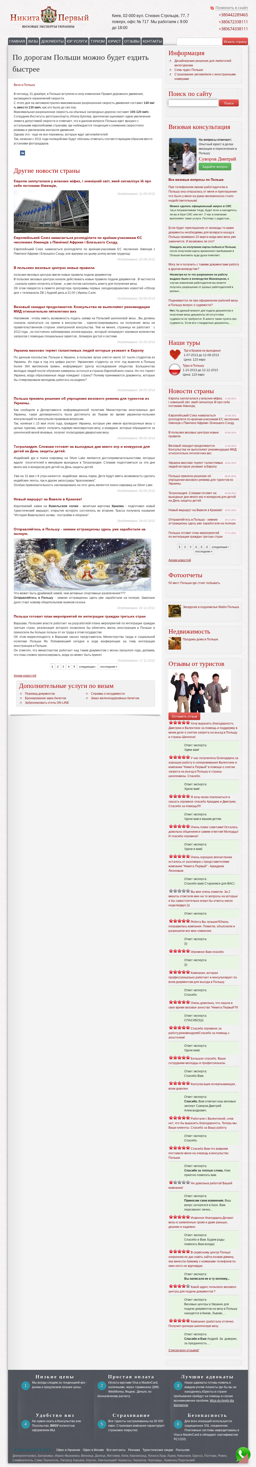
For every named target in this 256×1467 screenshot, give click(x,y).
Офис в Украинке (68, 1450)
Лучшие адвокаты (207, 1376)
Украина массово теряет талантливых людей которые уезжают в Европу (79, 350)
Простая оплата (131, 1376)
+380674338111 (233, 29)
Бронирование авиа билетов (45, 698)
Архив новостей (25, 675)
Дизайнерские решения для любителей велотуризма (202, 63)
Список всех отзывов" (183, 1350)
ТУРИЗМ (97, 41)
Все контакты (116, 1450)
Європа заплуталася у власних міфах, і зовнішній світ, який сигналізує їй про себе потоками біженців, (199, 402)
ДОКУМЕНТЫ (52, 41)
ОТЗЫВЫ (132, 41)
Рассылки (183, 1450)
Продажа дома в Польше (200, 639)
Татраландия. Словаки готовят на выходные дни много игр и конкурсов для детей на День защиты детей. (202, 496)
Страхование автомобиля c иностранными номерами (205, 77)
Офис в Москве (93, 1450)
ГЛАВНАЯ (17, 41)
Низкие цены (55, 1376)
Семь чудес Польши (188, 70)
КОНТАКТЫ (152, 41)
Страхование (131, 1415)
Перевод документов (40, 693)
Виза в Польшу (24, 85)
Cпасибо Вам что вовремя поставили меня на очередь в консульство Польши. (198, 1153)
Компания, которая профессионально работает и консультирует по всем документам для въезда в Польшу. (202, 977)
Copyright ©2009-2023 (32, 1450)
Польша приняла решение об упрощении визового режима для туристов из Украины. (200, 479)
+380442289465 (233, 15)
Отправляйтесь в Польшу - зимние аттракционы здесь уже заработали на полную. (202, 521)
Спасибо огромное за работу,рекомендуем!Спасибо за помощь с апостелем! (199, 1033)
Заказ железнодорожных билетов (115, 698)
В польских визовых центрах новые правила (54, 268)
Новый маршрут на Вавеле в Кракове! (48, 499)
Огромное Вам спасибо (207, 952)
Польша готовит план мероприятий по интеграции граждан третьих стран (80, 616)
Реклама (134, 1450)
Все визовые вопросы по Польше (196, 180)
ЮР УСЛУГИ (77, 41)
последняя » (108, 666)
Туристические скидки (157, 1450)
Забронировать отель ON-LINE (47, 702)
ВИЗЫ (33, 41)
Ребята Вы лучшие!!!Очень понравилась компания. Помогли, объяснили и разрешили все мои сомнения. (201, 926)
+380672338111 (233, 22)
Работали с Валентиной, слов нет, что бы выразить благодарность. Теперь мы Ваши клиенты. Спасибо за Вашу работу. (202, 1123)
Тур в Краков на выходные (202, 350)
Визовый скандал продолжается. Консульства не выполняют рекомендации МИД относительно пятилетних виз (202, 449)
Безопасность (208, 1415)
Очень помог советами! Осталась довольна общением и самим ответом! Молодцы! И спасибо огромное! (203, 831)
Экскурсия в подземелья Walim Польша (211, 607)
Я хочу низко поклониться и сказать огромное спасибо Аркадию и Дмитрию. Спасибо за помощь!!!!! (202, 801)
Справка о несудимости (108, 693)
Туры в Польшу (193, 365)
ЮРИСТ (114, 41)
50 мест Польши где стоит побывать (194, 583)
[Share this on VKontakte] (22, 154)
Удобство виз (55, 1415)
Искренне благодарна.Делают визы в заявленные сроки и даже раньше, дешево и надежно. (201, 1222)
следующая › (87, 666)
